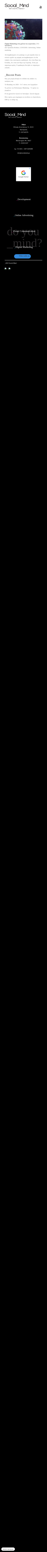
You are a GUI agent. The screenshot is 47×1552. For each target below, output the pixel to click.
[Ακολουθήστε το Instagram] (19, 161)
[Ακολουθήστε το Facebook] (14, 161)
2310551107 (24, 143)
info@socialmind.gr (23, 153)
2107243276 (24, 132)
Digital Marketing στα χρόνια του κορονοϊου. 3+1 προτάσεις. (22, 44)
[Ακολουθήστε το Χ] (28, 161)
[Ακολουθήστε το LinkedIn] (23, 161)
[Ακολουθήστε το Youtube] (33, 161)
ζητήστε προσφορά (8, 1549)
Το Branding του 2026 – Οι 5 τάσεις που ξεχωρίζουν (21, 84)
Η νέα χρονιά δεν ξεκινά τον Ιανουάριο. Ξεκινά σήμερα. (22, 94)
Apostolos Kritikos (13, 47)
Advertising (32, 47)
